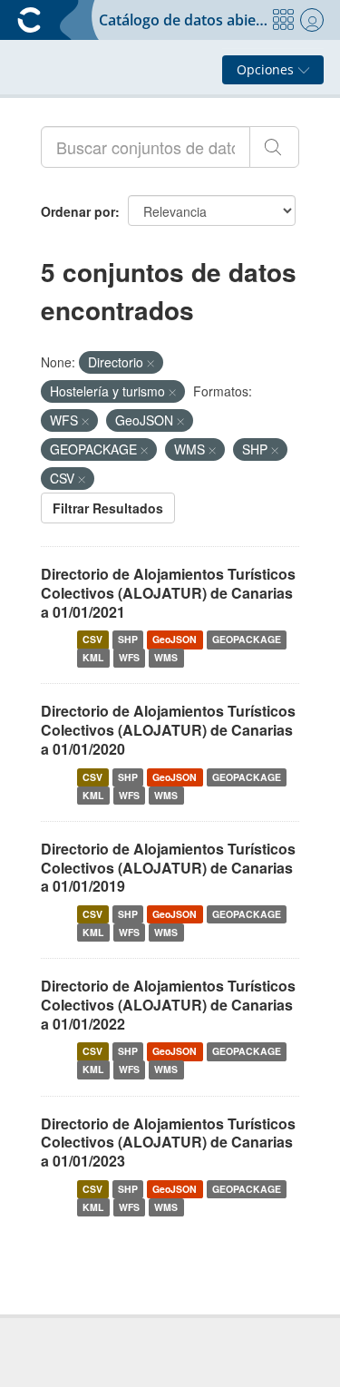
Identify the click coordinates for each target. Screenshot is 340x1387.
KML (93, 657)
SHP (128, 639)
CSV (92, 639)
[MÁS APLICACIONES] (283, 20)
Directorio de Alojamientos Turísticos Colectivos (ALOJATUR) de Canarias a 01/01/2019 (168, 867)
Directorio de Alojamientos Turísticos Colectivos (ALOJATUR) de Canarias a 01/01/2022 (168, 1004)
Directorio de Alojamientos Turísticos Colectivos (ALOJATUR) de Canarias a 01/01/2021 (168, 592)
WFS (129, 657)
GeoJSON (174, 639)
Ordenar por (78, 211)
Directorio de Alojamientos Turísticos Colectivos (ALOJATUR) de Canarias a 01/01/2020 (168, 729)
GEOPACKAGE (246, 639)
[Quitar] (150, 363)
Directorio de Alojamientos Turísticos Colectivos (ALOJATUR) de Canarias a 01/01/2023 (168, 1142)
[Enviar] (274, 147)
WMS (166, 657)
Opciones (267, 69)
